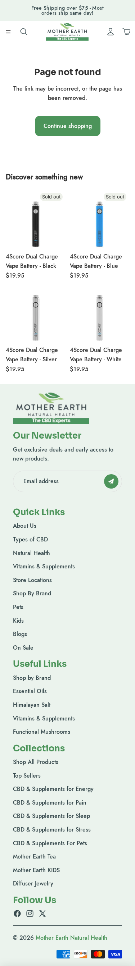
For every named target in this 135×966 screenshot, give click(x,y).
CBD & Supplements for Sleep (51, 816)
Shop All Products (35, 762)
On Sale (23, 648)
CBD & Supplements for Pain (49, 802)
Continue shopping (68, 126)
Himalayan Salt (31, 705)
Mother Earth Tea (34, 856)
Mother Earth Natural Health (71, 938)
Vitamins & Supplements (44, 566)
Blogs (20, 634)
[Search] (24, 32)
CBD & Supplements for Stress (52, 829)
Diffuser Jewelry (33, 883)
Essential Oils (30, 691)
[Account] (110, 32)
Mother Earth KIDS (36, 870)
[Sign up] (111, 481)
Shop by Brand (32, 678)
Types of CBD (30, 539)
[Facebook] (17, 913)
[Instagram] (30, 913)
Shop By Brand (32, 593)
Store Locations (32, 580)
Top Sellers (27, 776)
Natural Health (31, 553)
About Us (24, 526)
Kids (18, 621)
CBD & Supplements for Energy (53, 789)
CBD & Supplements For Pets (50, 843)
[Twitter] (42, 913)
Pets (18, 607)
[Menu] (8, 31)
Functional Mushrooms (41, 732)
